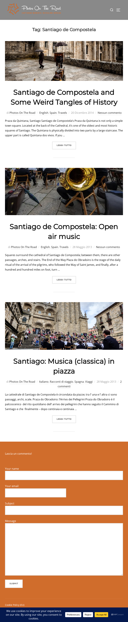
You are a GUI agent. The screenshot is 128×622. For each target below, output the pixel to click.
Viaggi (89, 381)
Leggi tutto (66, 145)
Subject (9, 503)
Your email (11, 486)
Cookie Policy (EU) (14, 604)
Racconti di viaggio (61, 381)
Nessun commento (110, 113)
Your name (12, 469)
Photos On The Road (22, 113)
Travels (62, 113)
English (43, 113)
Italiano (43, 381)
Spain (53, 113)
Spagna (79, 381)
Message (10, 521)
